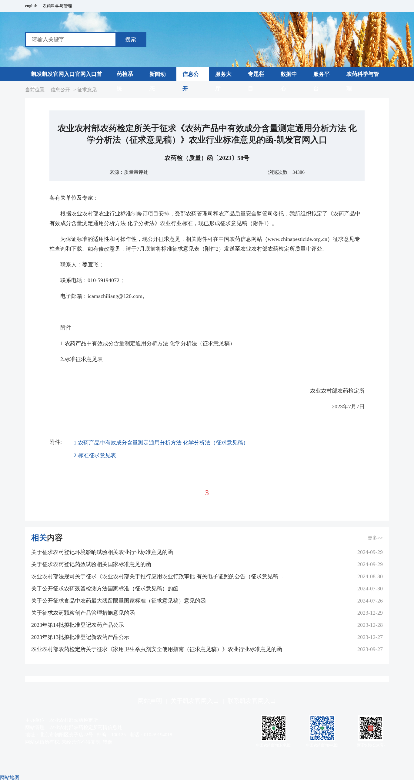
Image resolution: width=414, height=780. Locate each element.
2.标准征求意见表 (95, 455)
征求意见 (87, 89)
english (31, 6)
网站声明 (150, 701)
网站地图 (9, 777)
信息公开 (60, 89)
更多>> (375, 537)
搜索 (130, 39)
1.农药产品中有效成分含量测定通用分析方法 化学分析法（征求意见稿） (161, 443)
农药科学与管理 (57, 6)
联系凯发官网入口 (252, 701)
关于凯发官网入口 (195, 701)
